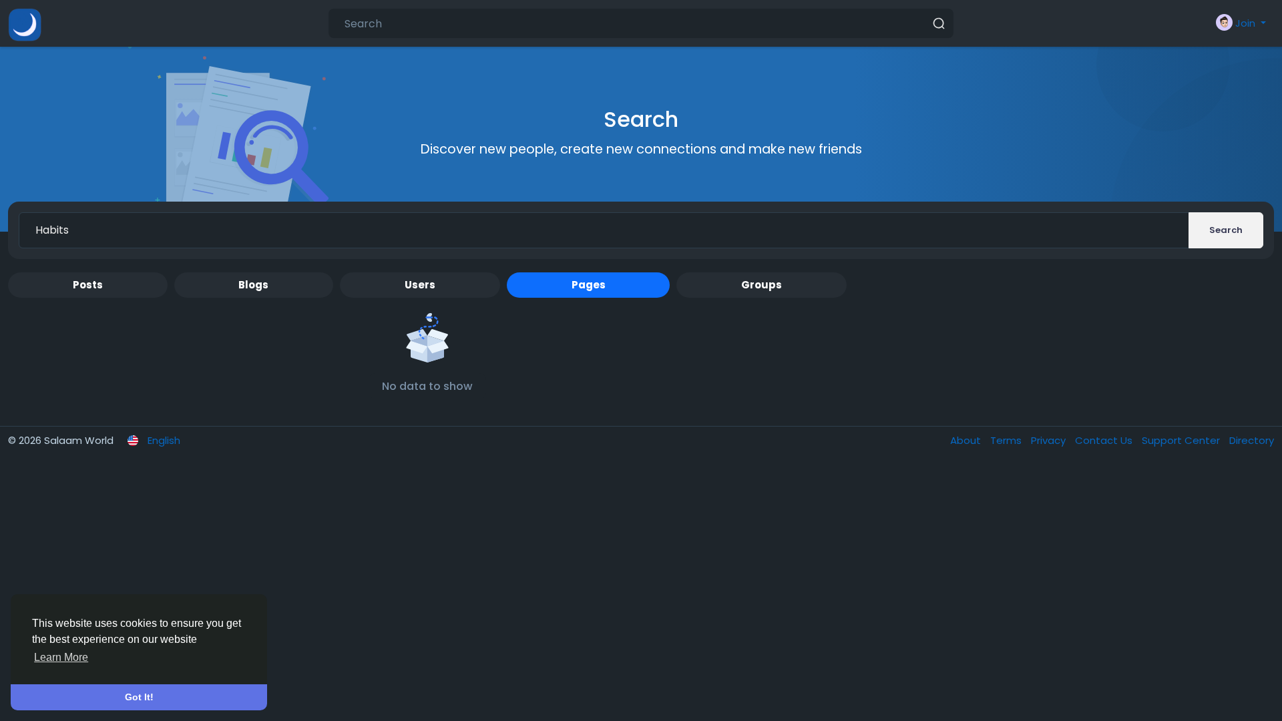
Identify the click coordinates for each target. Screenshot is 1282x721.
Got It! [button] (139, 697)
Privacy (1049, 440)
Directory (1251, 440)
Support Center (1182, 440)
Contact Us (1105, 440)
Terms (1007, 440)
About (967, 440)
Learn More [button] (61, 657)
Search (1226, 230)
